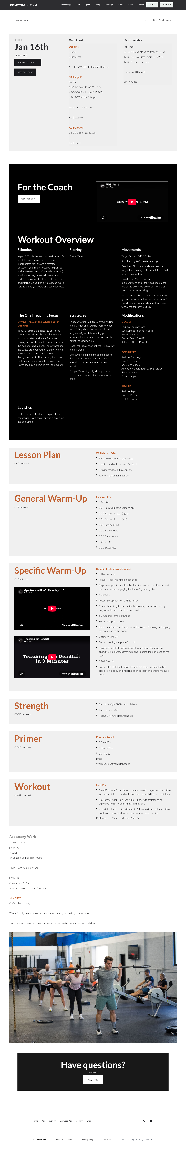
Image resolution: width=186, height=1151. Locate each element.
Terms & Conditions (64, 1139)
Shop (130, 4)
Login (152, 5)
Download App (66, 1121)
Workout (52, 1121)
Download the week (28, 62)
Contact (141, 4)
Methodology (66, 4)
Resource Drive (29, 199)
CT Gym (79, 1121)
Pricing (97, 4)
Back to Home (21, 19)
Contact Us (93, 1080)
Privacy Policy (87, 1139)
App (78, 4)
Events (120, 4)
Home (35, 1121)
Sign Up (167, 5)
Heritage (109, 4)
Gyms (87, 4)
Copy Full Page (25, 72)
